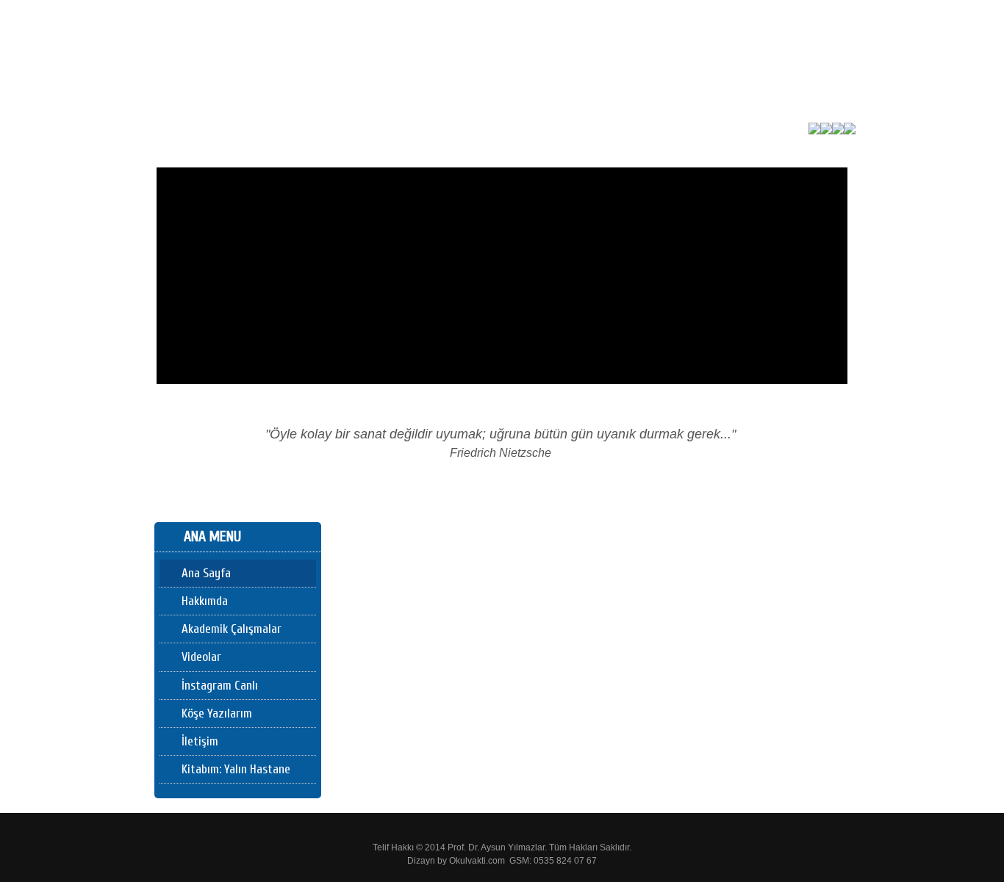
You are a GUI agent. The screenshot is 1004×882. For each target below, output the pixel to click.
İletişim (200, 741)
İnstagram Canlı (220, 686)
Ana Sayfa (206, 573)
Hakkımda (205, 601)
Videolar (201, 657)
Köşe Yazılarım (217, 713)
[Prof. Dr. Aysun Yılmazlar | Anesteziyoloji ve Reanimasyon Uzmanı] (303, 123)
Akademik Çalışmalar (232, 629)
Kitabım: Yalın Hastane (236, 769)
